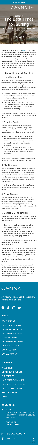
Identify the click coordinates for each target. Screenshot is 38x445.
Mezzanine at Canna (13, 341)
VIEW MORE (19, 37)
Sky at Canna (9, 350)
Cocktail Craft (13, 388)
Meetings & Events (12, 372)
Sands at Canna (13, 333)
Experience (8, 376)
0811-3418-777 (12, 438)
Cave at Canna (9, 354)
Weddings (7, 368)
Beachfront (8, 321)
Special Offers (10, 392)
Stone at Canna (10, 346)
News (4, 396)
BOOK (33, 7)
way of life (25, 50)
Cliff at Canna (10, 337)
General (19, 16)
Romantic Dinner (14, 380)
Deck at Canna (13, 325)
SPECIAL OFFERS (19, 2)
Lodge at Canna (14, 329)
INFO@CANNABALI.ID (15, 434)
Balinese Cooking (15, 384)
